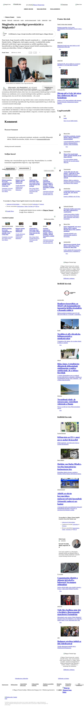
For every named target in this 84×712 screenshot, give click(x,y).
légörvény (59, 396)
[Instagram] (50, 203)
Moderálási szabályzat (68, 684)
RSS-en (37, 206)
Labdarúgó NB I (61, 89)
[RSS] (53, 206)
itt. (36, 89)
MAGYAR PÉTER (41, 9)
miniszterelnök (67, 242)
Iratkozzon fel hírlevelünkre (13, 204)
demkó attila (16, 20)
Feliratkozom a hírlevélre (49, 88)
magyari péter (60, 300)
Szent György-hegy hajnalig (7, 177)
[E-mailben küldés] (48, 53)
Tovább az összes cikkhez (49, 219)
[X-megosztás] (51, 53)
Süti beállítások (79, 684)
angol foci (60, 60)
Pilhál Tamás (62, 539)
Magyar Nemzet (9, 17)
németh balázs (67, 188)
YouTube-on (31, 206)
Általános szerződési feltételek (48, 684)
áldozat (59, 360)
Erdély (39, 20)
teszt (65, 115)
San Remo (45, 177)
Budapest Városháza (20, 177)
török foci (59, 42)
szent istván (63, 540)
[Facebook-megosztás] (54, 53)
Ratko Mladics (60, 460)
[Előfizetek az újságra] (64, 5)
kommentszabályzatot (43, 139)
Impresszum (5, 684)
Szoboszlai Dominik (68, 206)
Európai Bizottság (61, 433)
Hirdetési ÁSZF (59, 684)
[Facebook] (47, 203)
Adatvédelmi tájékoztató (23, 684)
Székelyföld (44, 20)
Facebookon (35, 204)
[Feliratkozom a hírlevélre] (17, 5)
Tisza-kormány (67, 151)
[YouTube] (50, 206)
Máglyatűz (9, 20)
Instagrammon (20, 206)
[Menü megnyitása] (78, 5)
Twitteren (41, 204)
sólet (58, 637)
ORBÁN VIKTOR (28, 9)
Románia (4, 20)
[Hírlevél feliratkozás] (53, 201)
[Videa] (47, 206)
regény (22, 20)
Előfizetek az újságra (63, 678)
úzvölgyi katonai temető (30, 20)
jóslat (50, 20)
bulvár (30, 177)
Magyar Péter (67, 133)
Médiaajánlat (14, 684)
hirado (58, 330)
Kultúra (19, 17)
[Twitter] (53, 203)
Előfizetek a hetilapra (69, 278)
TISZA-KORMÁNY (55, 9)
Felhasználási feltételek (35, 684)
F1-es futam (60, 574)
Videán (26, 206)
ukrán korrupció (61, 489)
